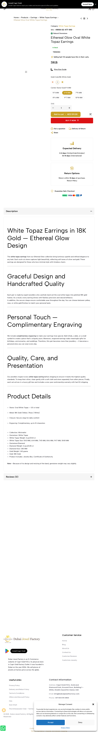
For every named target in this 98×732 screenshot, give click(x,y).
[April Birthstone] (84, 18)
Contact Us (66, 652)
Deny (80, 722)
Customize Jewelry (69, 660)
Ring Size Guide (60, 69)
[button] (93, 704)
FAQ (10, 701)
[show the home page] (26, 640)
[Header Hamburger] (5, 9)
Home (16, 17)
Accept (50, 722)
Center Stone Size (61, 88)
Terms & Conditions (16, 693)
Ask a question (59, 129)
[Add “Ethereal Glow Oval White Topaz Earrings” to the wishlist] (84, 114)
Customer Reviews (69, 656)
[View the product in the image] (26, 520)
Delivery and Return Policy (19, 689)
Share (56, 133)
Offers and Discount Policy (19, 697)
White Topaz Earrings (48, 17)
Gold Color (61, 77)
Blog (64, 644)
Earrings (34, 17)
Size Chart (13, 705)
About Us (65, 648)
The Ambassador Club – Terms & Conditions (26, 709)
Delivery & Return (79, 129)
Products (24, 17)
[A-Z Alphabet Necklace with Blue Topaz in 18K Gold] (87, 18)
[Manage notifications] (4, 710)
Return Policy (72, 181)
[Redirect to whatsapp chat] (3, 728)
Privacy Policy (65, 728)
